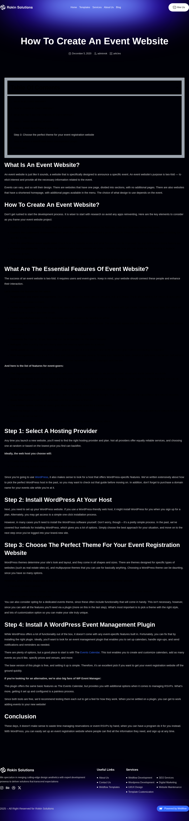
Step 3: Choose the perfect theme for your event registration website (54, 134)
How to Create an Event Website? (34, 108)
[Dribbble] (13, 788)
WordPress (41, 477)
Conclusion (20, 148)
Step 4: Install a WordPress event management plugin (45, 141)
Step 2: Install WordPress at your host (36, 128)
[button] (177, 87)
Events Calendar (90, 652)
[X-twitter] (19, 788)
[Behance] (7, 788)
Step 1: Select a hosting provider (33, 121)
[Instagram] (2, 788)
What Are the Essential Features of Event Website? (44, 114)
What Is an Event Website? (30, 101)
